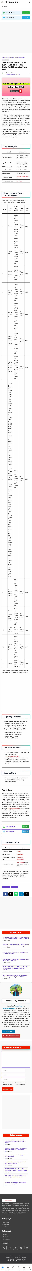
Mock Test (6, 1236)
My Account (6, 1239)
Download (20, 854)
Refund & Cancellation (21, 1256)
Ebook (5, 1234)
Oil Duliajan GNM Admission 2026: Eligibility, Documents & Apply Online (15, 1183)
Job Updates (11, 57)
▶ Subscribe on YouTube (11, 1036)
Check (18, 851)
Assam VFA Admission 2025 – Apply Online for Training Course (15, 952)
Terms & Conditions (21, 1259)
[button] (29, 2)
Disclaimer (23, 1257)
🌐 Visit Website (8, 1031)
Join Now (19, 181)
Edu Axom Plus (11, 2)
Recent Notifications (19, 57)
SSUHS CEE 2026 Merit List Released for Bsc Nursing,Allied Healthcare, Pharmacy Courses (15, 968)
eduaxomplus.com (9, 1008)
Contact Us (17, 1257)
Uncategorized (5, 59)
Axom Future (11, 73)
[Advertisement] (16, 37)
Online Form (6, 1227)
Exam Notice (20, 862)
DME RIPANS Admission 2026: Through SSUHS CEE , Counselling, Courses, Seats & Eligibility (16, 938)
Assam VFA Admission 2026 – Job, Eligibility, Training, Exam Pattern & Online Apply (16, 945)
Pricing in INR (9, 1257)
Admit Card (4, 57)
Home (6, 1256)
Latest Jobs (6, 1222)
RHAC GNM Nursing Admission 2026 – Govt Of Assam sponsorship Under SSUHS (15, 976)
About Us (12, 1256)
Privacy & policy (10, 1259)
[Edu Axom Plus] (2, 2)
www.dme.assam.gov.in (12, 756)
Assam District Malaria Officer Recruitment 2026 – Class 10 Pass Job (16, 960)
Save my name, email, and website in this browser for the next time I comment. (15, 1084)
